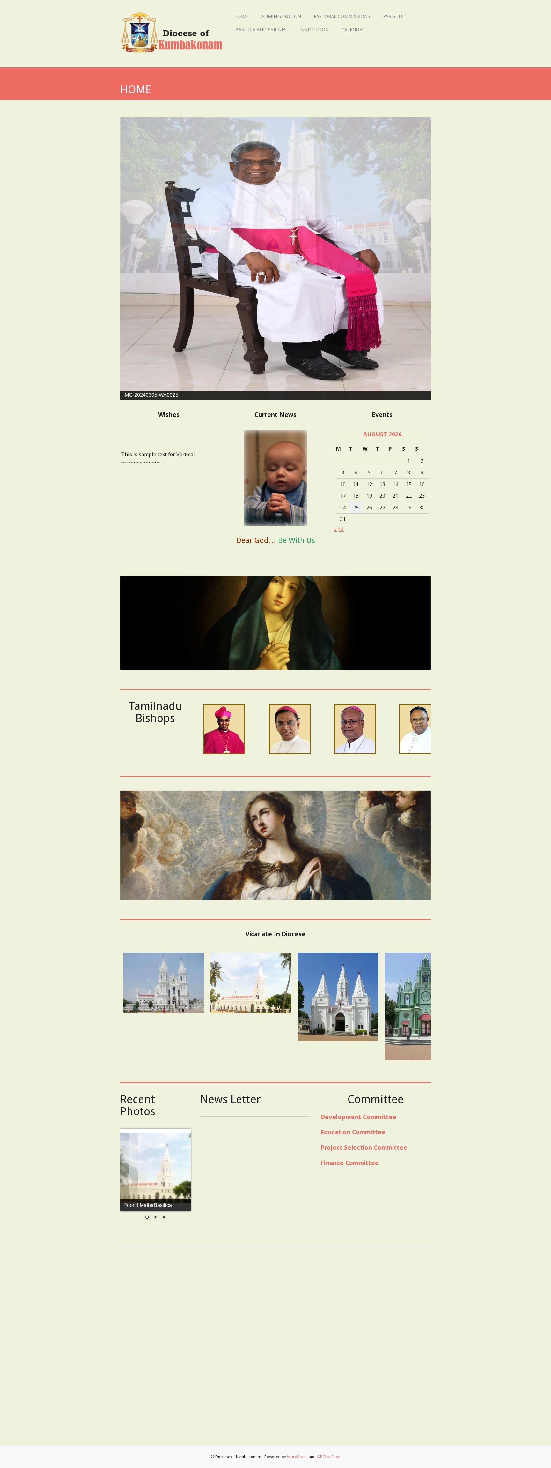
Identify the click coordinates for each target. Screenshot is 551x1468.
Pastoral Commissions (342, 16)
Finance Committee (349, 1348)
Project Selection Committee (363, 1332)
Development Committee (358, 1302)
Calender (353, 29)
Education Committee (353, 1317)
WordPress (297, 1457)
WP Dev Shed (329, 1457)
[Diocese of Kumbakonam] (174, 53)
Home (242, 16)
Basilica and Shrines (261, 29)
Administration (281, 16)
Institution (314, 29)
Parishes (393, 16)
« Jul (339, 714)
